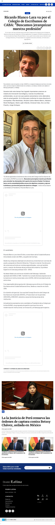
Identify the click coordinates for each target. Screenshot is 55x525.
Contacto (7, 505)
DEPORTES (42, 4)
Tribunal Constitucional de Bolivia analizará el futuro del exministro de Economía (13, 453)
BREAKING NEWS (16, 4)
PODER (23, 4)
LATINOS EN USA (34, 4)
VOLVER (49, 11)
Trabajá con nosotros (10, 507)
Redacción (7, 499)
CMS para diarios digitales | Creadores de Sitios (44, 519)
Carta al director (9, 501)
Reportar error (8, 503)
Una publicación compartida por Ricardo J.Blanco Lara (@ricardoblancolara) (23, 363)
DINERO (27, 4)
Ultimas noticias (6, 4)
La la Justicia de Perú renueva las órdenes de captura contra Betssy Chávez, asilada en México (26, 421)
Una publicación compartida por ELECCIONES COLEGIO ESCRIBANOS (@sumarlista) (24, 243)
